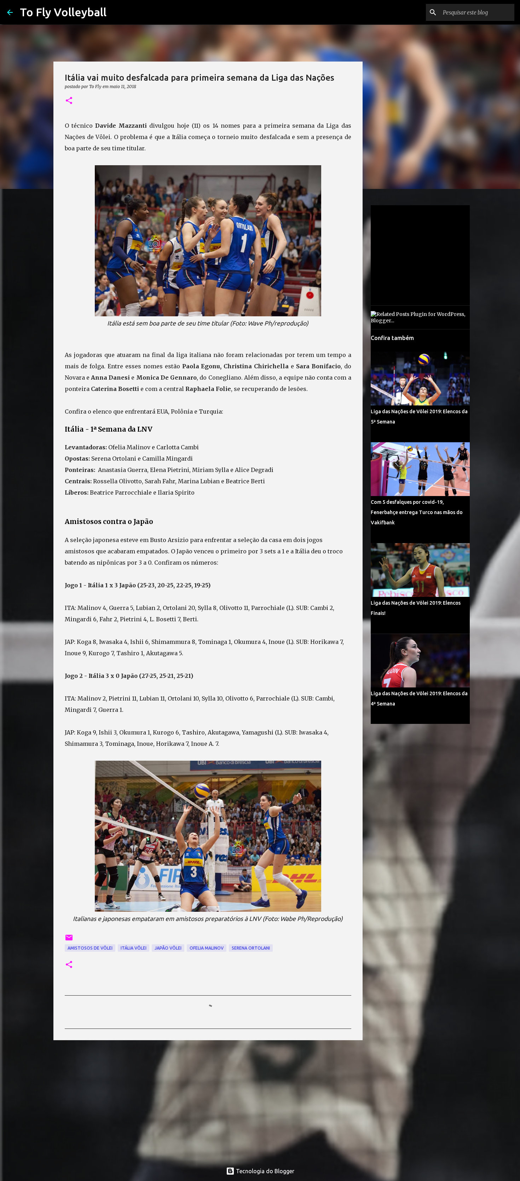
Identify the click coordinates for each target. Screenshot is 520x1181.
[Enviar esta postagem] (69, 940)
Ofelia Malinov (207, 948)
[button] (69, 101)
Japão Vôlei (168, 948)
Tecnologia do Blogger (264, 1171)
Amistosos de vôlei (90, 948)
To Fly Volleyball (63, 12)
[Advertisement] (208, 1100)
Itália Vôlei (133, 948)
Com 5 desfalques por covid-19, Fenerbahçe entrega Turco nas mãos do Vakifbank (417, 512)
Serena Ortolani (251, 948)
